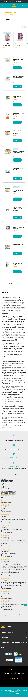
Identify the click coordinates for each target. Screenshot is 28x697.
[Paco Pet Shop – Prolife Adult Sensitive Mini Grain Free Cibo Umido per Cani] (20, 36)
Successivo (12, 493)
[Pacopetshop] (5, 673)
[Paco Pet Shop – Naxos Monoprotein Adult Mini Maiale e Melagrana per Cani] (8, 36)
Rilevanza (6, 19)
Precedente (4, 493)
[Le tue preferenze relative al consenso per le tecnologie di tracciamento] (25, 694)
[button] (22, 27)
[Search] (6, 5)
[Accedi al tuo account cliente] (25, 5)
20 (16, 283)
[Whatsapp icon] (25, 605)
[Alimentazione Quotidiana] (3, 13)
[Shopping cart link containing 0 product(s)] (22, 5)
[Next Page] (19, 283)
